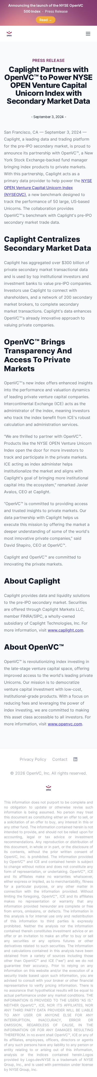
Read (45, 20)
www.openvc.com (65, 723)
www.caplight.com (65, 630)
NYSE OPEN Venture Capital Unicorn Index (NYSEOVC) (48, 187)
